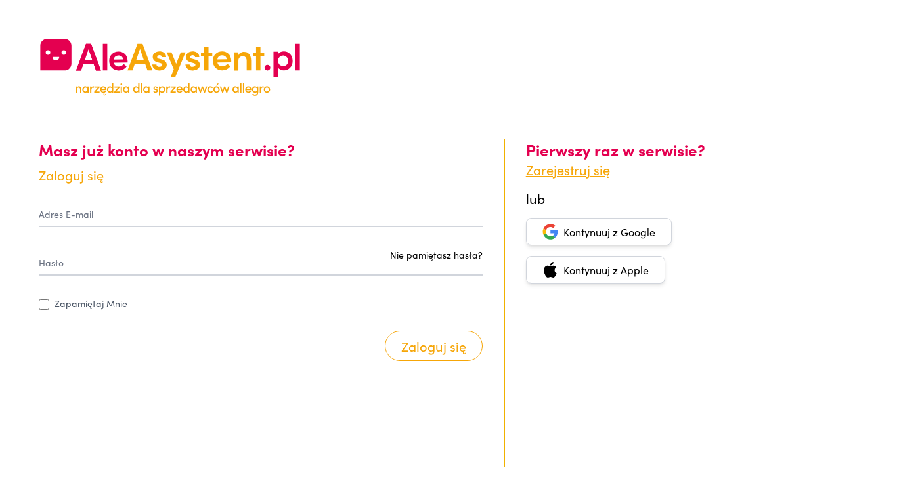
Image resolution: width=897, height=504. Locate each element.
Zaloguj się (433, 346)
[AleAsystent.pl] (170, 67)
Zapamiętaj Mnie (91, 303)
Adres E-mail (66, 213)
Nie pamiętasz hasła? (436, 254)
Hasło (51, 262)
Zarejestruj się (568, 169)
